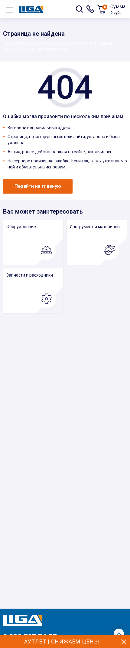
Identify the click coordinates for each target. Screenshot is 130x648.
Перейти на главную (38, 186)
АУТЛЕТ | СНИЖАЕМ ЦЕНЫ (61, 641)
